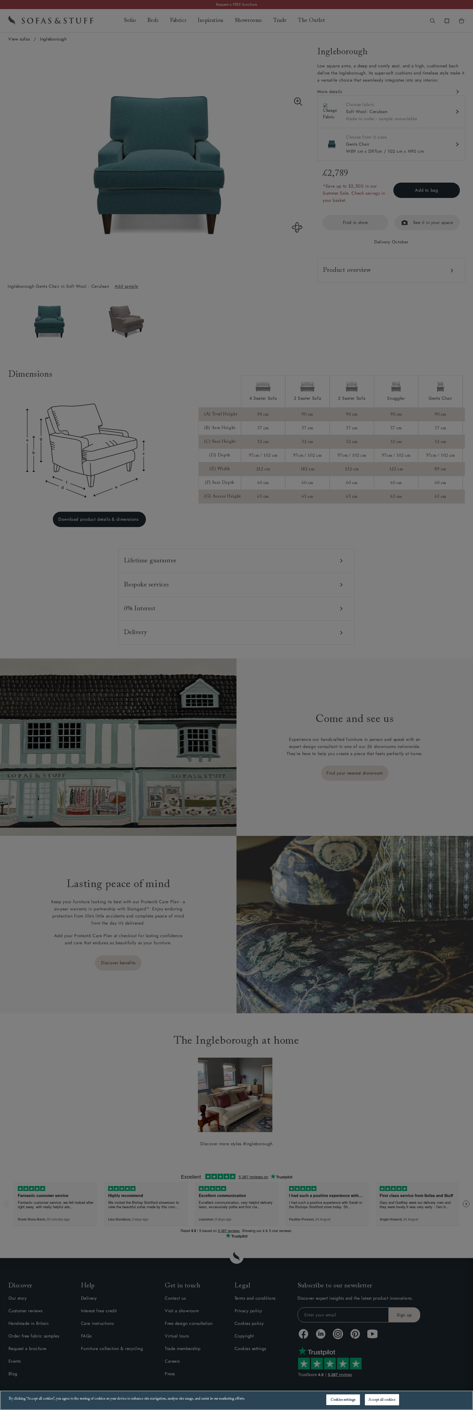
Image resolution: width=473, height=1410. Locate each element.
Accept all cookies (381, 1400)
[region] (236, 1400)
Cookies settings (343, 1400)
